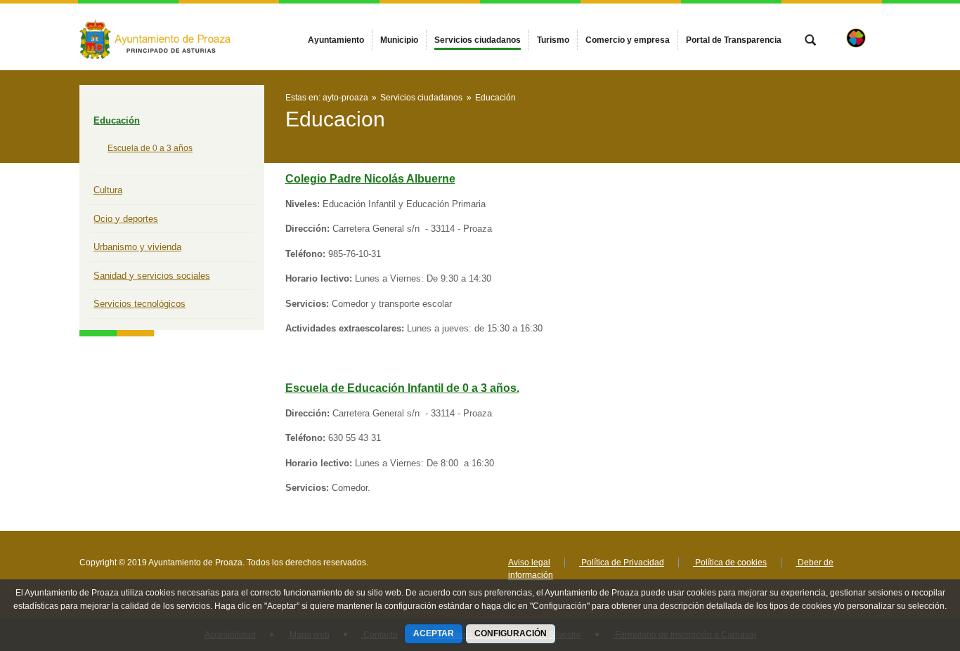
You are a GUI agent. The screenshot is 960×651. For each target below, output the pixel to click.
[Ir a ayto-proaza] (156, 36)
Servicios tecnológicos (139, 303)
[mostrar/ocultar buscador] (810, 41)
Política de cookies (730, 562)
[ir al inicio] (904, 567)
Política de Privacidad (621, 562)
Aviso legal (529, 562)
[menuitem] (336, 40)
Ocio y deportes (125, 218)
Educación (116, 120)
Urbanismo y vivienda (137, 247)
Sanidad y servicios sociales (151, 275)
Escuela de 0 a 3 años (150, 148)
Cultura (107, 190)
